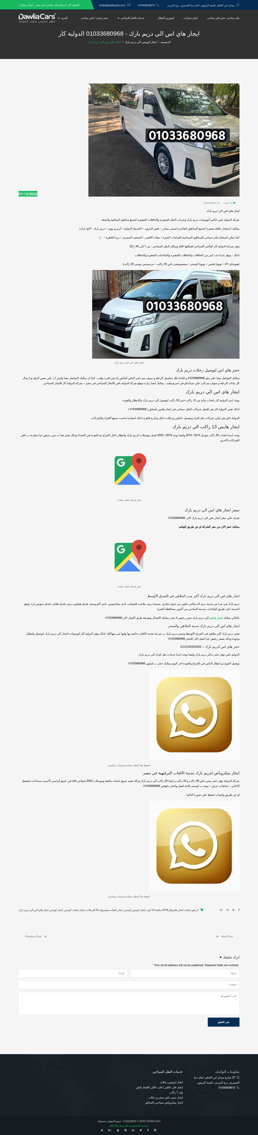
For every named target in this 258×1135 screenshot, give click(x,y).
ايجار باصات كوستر (74, 910)
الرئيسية (166, 42)
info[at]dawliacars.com (112, 5)
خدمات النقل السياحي (132, 18)
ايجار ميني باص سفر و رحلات (165, 1097)
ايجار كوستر (56, 910)
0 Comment (210, 202)
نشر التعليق (224, 1022)
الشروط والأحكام (118, 1125)
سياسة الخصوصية (139, 1125)
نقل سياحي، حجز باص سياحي (223, 18)
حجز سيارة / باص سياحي (94, 18)
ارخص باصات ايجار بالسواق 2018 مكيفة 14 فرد (172, 910)
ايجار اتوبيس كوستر (134, 910)
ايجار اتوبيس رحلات (171, 1082)
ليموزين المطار (166, 18)
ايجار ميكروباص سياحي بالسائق (164, 1102)
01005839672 (146, 5)
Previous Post (34, 936)
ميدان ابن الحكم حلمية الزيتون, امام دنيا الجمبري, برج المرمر (201, 5)
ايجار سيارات (190, 18)
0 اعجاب (228, 202)
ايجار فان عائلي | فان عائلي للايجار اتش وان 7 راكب (159, 1089)
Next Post (226, 936)
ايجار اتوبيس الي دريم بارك (141, 42)
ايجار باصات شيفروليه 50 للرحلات (104, 910)
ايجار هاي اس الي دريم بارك (34, 910)
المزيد (64, 18)
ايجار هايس (216, 618)
